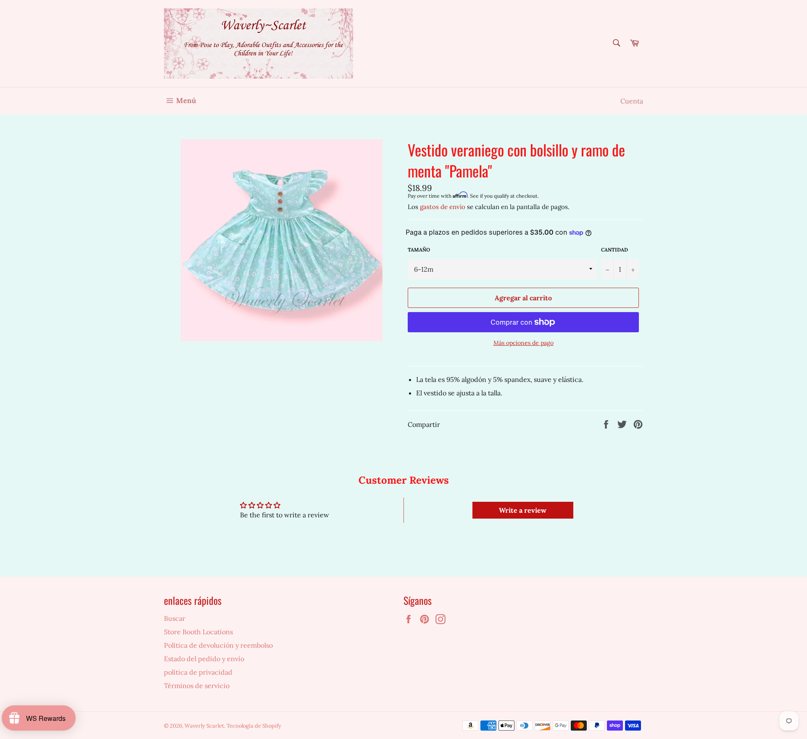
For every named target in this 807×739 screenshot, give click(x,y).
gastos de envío (442, 207)
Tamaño (419, 249)
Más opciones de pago (523, 343)
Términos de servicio (196, 685)
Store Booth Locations (198, 632)
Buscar (174, 618)
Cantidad (614, 249)
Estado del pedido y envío (204, 658)
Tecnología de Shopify (254, 725)
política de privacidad (198, 672)
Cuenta (631, 101)
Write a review (522, 510)
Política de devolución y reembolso (218, 645)
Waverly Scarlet (204, 725)
